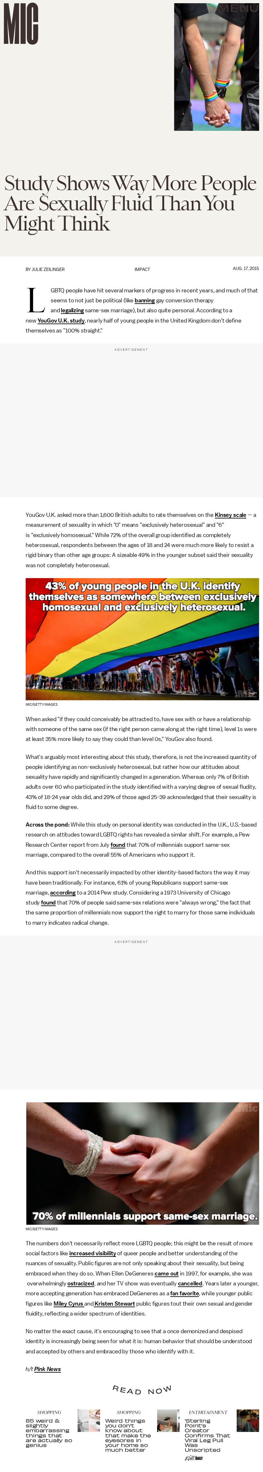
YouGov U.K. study (61, 321)
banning (145, 300)
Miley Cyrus (69, 1304)
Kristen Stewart (114, 1304)
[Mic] (21, 24)
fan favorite (184, 1293)
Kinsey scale (230, 515)
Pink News (47, 1369)
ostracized (80, 1283)
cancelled (190, 1283)
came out (167, 1273)
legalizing (72, 310)
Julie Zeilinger (48, 269)
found (118, 845)
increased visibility (92, 1253)
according (63, 893)
